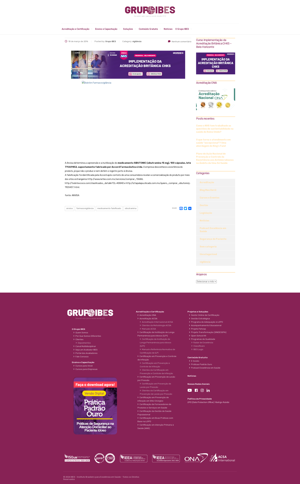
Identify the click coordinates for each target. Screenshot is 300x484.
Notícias (168, 29)
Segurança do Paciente (213, 239)
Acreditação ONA (147, 315)
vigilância (205, 262)
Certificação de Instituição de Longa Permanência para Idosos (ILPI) (155, 342)
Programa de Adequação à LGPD (206, 322)
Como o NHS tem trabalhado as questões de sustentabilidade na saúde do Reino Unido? (214, 128)
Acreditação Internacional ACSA (157, 322)
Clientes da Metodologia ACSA (156, 325)
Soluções (128, 29)
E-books (194, 361)
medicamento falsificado (109, 208)
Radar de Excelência (202, 342)
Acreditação (207, 182)
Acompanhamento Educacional (205, 325)
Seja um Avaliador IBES (86, 350)
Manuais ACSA (148, 329)
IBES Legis (197, 349)
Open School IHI (198, 336)
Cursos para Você (84, 366)
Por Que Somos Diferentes (88, 336)
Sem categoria (208, 246)
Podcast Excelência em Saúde (213, 230)
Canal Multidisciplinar (85, 346)
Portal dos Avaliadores (86, 353)
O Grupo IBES (182, 29)
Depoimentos (84, 343)
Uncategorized (208, 254)
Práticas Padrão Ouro (201, 364)
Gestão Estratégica (200, 318)
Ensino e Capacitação (106, 29)
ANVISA (69, 208)
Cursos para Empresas (86, 369)
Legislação (206, 213)
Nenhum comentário (181, 41)
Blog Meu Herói (208, 190)
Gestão (204, 205)
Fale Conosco (82, 356)
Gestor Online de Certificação (204, 315)
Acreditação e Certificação (75, 29)
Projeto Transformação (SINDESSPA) (208, 332)
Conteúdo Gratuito (148, 29)
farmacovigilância (85, 208)
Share (174, 208)
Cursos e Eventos (209, 197)
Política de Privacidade (200, 399)
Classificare (198, 346)
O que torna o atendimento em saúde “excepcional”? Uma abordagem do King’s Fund (213, 142)
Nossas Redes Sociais (199, 384)
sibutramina (130, 208)
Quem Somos (81, 332)
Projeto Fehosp (198, 329)
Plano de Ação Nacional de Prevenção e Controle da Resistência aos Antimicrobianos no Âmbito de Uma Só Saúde (215, 158)
